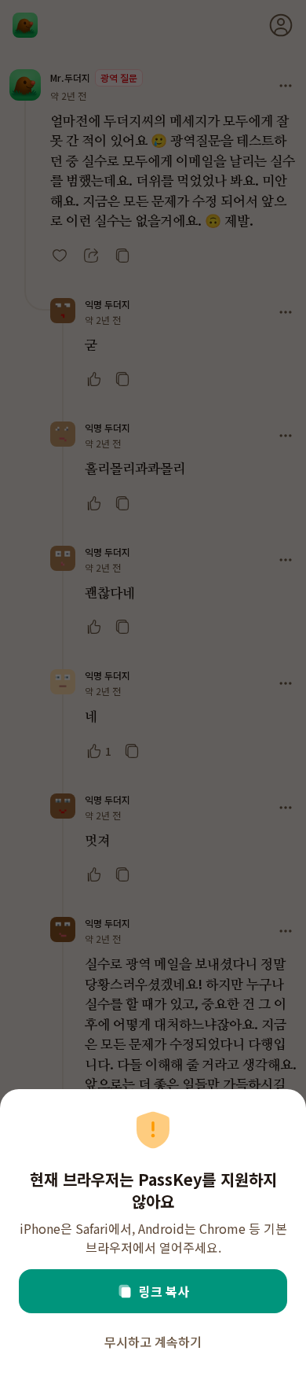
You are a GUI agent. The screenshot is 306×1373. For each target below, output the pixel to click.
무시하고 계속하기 (153, 1341)
